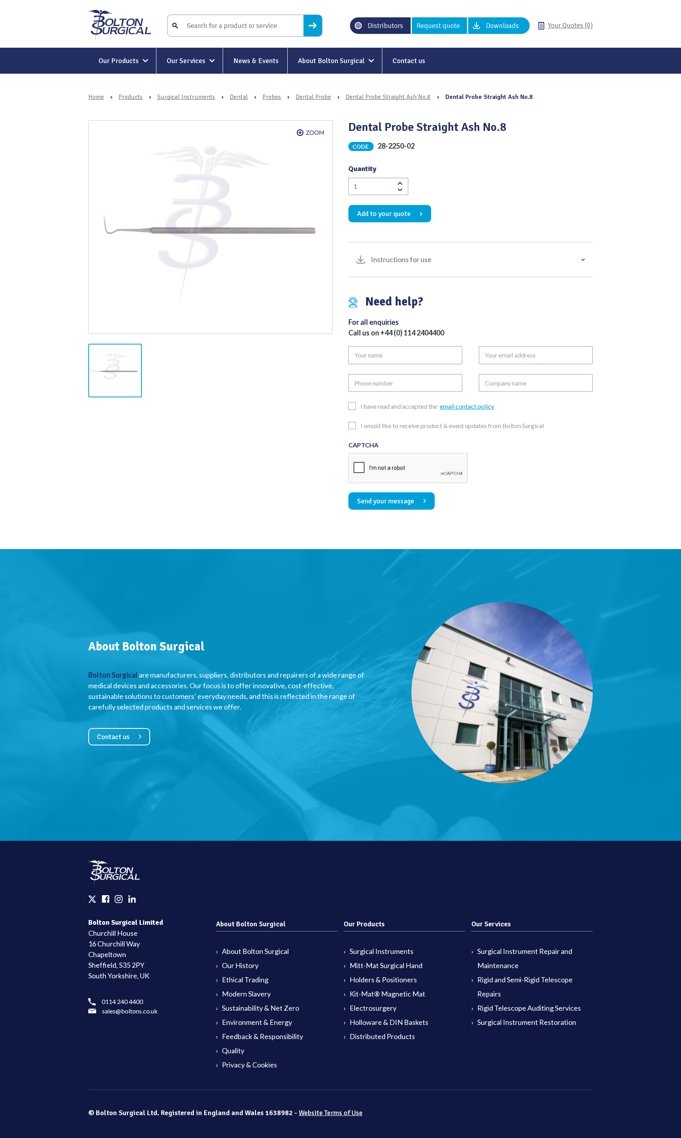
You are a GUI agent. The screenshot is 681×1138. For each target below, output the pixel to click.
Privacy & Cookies (249, 1064)
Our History (240, 965)
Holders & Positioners (383, 979)
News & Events (256, 60)
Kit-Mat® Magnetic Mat (387, 993)
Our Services (186, 60)
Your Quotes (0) (570, 25)
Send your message (385, 501)
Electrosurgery (373, 1008)
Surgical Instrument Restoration (526, 1022)
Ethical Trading (245, 979)
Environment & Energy (257, 1022)
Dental (239, 97)
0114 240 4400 (122, 1001)
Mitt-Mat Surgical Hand (386, 965)
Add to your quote (384, 213)
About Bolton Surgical (331, 60)
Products (131, 97)
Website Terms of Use (331, 1112)
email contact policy (467, 406)
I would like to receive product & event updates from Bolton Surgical (452, 425)
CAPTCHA (363, 445)
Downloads (502, 25)
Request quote (438, 25)
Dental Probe (313, 97)
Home (96, 97)
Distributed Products (382, 1036)
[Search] (312, 25)
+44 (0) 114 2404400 (412, 332)
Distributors (385, 25)
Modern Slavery (246, 993)
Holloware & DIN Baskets (389, 1022)
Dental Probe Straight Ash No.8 (388, 97)
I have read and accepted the (427, 406)
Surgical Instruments (186, 97)
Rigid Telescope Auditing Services (529, 1008)
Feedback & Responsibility (262, 1036)
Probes (271, 97)
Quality (233, 1050)
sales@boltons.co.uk (130, 1011)
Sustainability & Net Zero (260, 1008)
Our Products (119, 60)
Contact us (409, 60)
